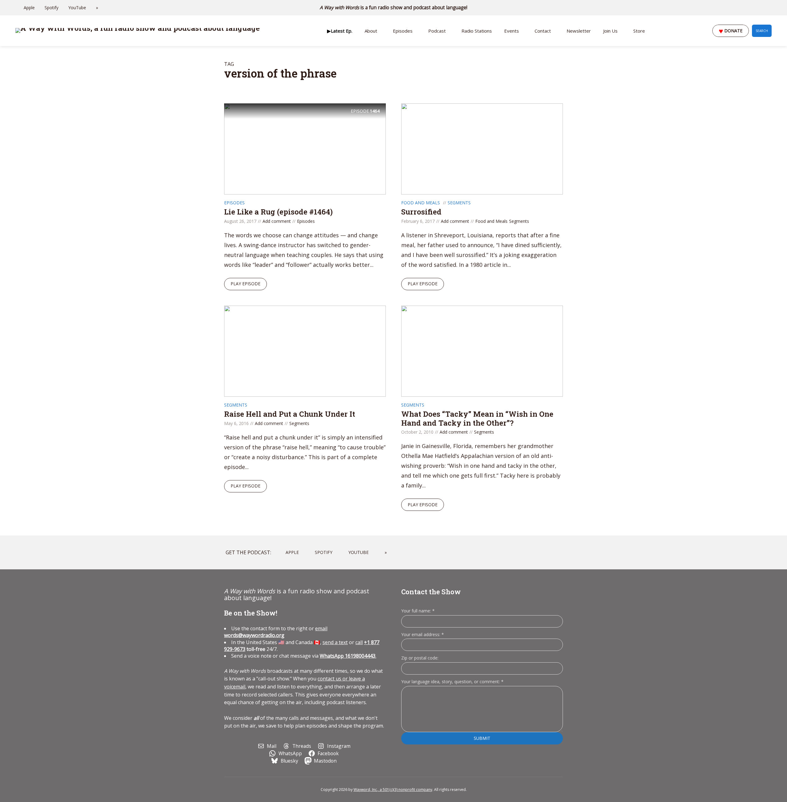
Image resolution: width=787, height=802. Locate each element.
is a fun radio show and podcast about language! (394, 7)
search (762, 31)
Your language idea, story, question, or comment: (452, 681)
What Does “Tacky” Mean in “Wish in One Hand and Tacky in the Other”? (477, 418)
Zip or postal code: (419, 658)
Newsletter (579, 31)
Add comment (277, 221)
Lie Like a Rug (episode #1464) (278, 212)
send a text (335, 642)
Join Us (610, 31)
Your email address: (422, 634)
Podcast (437, 31)
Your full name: (418, 611)
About (371, 31)
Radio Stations (476, 31)
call (359, 642)
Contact (543, 31)
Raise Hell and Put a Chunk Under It (289, 414)
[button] (339, 31)
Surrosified (421, 212)
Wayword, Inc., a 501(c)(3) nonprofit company (393, 789)
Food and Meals (420, 203)
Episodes (403, 31)
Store (639, 31)
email (275, 632)
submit (482, 738)
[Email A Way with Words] (744, 7)
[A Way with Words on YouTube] (770, 7)
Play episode (245, 284)
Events (511, 31)
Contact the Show (431, 591)
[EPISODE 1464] (305, 148)
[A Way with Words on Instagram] (752, 7)
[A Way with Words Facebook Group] (761, 7)
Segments (459, 203)
